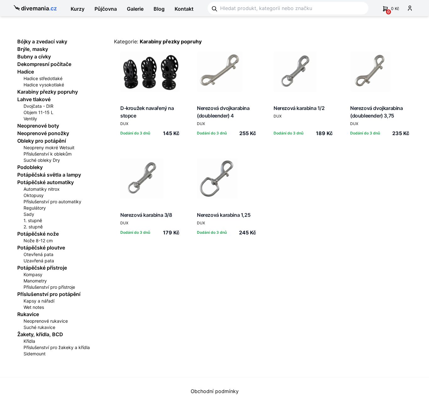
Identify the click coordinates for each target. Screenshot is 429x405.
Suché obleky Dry (42, 160)
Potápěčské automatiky (45, 182)
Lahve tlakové (34, 99)
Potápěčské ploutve (41, 247)
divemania (39, 8)
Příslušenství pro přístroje (49, 287)
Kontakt (184, 9)
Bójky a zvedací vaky (42, 41)
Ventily (30, 118)
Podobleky (30, 167)
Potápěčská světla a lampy (49, 175)
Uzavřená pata (39, 260)
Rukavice (28, 314)
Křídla (29, 341)
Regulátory (35, 208)
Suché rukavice (39, 327)
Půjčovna (106, 9)
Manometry (35, 280)
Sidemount (35, 353)
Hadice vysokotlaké (44, 84)
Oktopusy (34, 195)
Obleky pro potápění (41, 141)
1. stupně (33, 220)
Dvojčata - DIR (38, 106)
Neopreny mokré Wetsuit (49, 147)
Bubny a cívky (34, 56)
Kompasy (33, 274)
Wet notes (34, 307)
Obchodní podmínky (215, 391)
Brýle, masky (32, 49)
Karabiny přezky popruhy (47, 92)
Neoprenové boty (38, 126)
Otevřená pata (38, 254)
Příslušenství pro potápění (48, 294)
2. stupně (33, 226)
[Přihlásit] (409, 8)
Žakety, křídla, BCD (40, 334)
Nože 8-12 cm (38, 240)
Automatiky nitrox (42, 189)
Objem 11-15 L (38, 112)
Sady (29, 214)
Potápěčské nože (38, 234)
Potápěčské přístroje (42, 268)
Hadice (25, 71)
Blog (159, 9)
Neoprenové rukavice (46, 321)
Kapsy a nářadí (39, 301)
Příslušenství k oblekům (48, 153)
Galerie (135, 9)
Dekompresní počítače (44, 64)
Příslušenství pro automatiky (52, 201)
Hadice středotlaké (43, 78)
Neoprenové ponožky (43, 133)
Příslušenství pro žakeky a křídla (57, 347)
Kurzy (77, 9)
